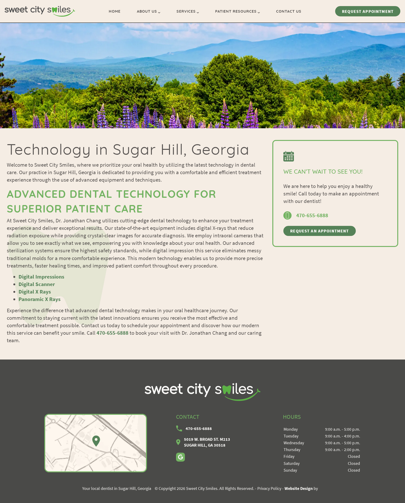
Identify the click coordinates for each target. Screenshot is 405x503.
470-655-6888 (112, 332)
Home (114, 11)
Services (186, 11)
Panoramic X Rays (39, 299)
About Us (147, 11)
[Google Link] (180, 457)
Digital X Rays (35, 291)
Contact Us (288, 11)
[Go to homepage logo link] (202, 392)
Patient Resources (236, 11)
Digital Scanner (37, 284)
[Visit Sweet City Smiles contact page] (95, 443)
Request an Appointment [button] (319, 231)
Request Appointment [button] (368, 11)
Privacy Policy (269, 488)
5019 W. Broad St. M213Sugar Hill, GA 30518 (207, 442)
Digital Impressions (41, 276)
